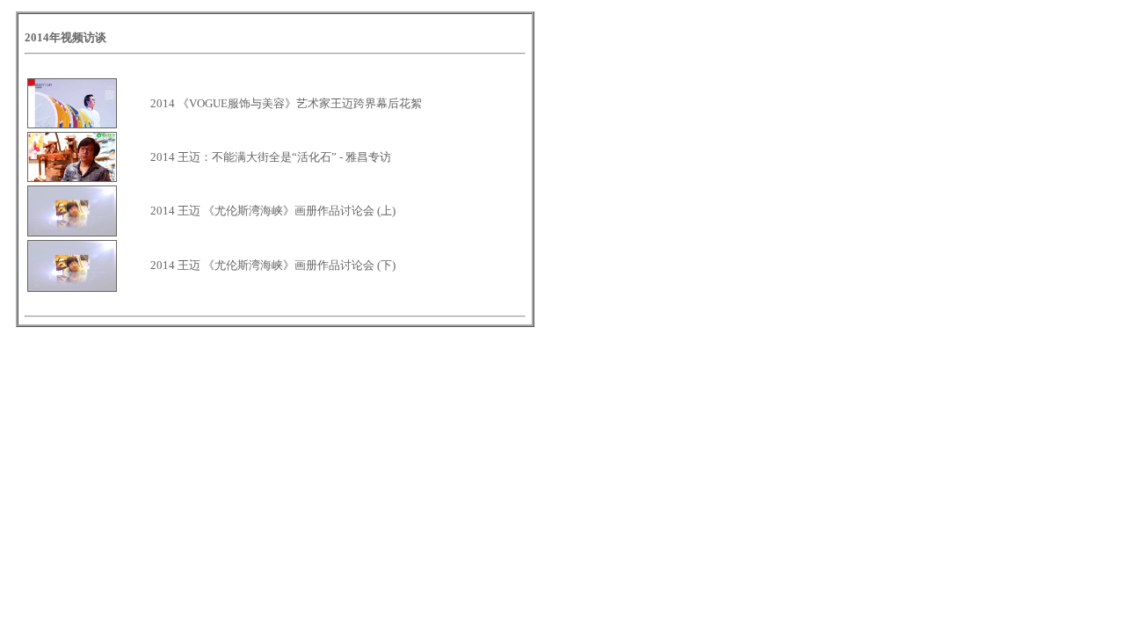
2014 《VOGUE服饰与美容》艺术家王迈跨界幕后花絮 (286, 103)
